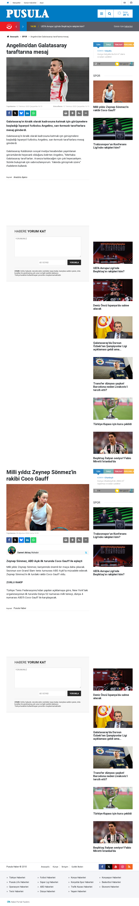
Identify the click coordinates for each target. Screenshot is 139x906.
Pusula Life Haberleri (19, 882)
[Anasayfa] (7, 3)
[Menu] (101, 13)
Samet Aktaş (24, 552)
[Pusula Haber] (27, 13)
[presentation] (16, 26)
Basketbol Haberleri (111, 882)
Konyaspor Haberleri (111, 877)
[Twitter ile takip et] (86, 553)
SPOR (24, 37)
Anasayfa (14, 37)
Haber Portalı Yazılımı (20, 902)
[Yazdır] (66, 113)
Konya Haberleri (78, 877)
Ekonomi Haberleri (110, 887)
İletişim (65, 867)
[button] (72, 113)
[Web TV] (124, 2)
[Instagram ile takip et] (122, 866)
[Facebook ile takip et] (102, 866)
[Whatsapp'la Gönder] (33, 113)
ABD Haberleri (46, 887)
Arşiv (42, 3)
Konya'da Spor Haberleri (82, 882)
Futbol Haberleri (47, 877)
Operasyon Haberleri (18, 887)
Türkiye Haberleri (17, 877)
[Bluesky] (21, 113)
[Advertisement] (47, 203)
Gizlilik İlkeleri (77, 867)
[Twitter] (15, 113)
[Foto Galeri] (131, 2)
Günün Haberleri (30, 3)
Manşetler (16, 3)
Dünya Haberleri (47, 891)
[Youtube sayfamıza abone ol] (115, 866)
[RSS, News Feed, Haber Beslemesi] (129, 866)
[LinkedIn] (27, 113)
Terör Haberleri (16, 891)
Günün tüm (123, 26)
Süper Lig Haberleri (49, 882)
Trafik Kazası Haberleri (81, 887)
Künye (55, 867)
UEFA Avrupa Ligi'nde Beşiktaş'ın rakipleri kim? (62, 26)
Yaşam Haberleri (78, 891)
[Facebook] (9, 113)
